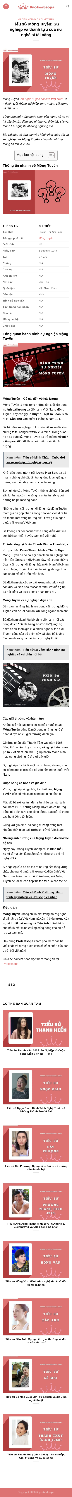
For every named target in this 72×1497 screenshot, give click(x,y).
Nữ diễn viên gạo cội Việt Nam (36, 19)
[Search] (67, 6)
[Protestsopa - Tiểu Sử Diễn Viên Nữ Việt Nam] (36, 6)
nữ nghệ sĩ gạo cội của (41, 99)
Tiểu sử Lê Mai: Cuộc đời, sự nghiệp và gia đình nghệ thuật (36, 1399)
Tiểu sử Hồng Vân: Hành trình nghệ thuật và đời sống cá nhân (36, 1283)
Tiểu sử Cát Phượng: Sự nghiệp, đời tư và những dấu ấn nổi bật (36, 1168)
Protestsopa (10, 963)
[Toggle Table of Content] (49, 155)
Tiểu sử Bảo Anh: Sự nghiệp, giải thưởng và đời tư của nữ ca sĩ (36, 1341)
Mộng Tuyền (46, 238)
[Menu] (6, 6)
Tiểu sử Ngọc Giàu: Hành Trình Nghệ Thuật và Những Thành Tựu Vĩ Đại (36, 1110)
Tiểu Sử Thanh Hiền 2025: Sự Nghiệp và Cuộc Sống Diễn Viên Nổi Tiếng (36, 1052)
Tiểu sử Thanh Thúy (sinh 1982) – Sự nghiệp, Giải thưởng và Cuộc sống (36, 1456)
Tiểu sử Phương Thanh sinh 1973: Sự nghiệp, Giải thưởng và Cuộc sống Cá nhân (36, 1225)
